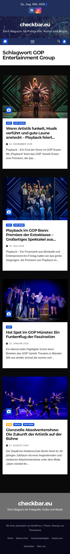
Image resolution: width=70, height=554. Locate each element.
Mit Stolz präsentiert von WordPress (24, 525)
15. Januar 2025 (19, 343)
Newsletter (29, 546)
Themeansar (35, 530)
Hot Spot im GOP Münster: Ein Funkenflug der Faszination (32, 334)
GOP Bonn (19, 225)
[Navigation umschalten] (32, 41)
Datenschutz (22, 538)
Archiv (17, 424)
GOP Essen (19, 123)
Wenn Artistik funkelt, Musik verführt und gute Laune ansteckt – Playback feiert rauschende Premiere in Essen (33, 135)
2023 (9, 327)
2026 (9, 123)
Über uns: (41, 546)
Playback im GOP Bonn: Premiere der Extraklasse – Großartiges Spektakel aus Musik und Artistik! (29, 237)
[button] (58, 41)
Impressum (57, 538)
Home (10, 538)
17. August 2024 (19, 445)
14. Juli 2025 (16, 246)
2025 (9, 225)
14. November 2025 (20, 144)
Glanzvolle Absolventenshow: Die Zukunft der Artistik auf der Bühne (34, 434)
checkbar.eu (35, 24)
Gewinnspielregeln (40, 538)
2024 (9, 424)
